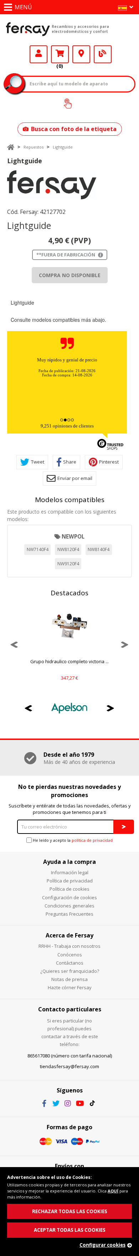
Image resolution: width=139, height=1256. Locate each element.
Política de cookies (69, 889)
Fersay (28, 29)
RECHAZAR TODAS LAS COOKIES (69, 1211)
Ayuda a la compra (69, 862)
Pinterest (109, 462)
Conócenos (69, 954)
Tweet (37, 462)
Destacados (69, 592)
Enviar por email (74, 478)
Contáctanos (69, 963)
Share (69, 462)
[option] (51, 184)
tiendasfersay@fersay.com (69, 1066)
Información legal (69, 872)
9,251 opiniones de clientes (67, 426)
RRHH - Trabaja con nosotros (69, 946)
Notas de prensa (69, 979)
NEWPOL (73, 536)
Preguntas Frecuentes (69, 914)
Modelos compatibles (69, 499)
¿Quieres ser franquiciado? (69, 971)
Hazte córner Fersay (70, 987)
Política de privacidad (70, 880)
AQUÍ (113, 1191)
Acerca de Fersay (69, 935)
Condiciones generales (69, 905)
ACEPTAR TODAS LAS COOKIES (69, 1230)
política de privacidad (92, 840)
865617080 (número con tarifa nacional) (69, 1055)
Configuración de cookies (69, 897)
